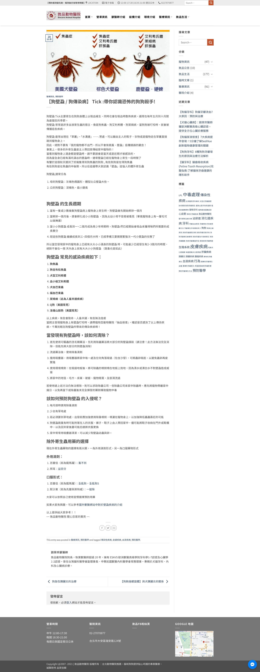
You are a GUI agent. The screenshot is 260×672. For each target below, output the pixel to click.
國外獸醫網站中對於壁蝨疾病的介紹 (100, 504)
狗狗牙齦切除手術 (203, 232)
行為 (197, 260)
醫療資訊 (164, 17)
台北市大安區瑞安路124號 (105, 641)
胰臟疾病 (190, 256)
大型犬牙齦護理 (205, 201)
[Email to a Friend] (114, 528)
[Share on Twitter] (108, 528)
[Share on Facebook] (102, 528)
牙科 (185, 223)
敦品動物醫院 (205, 213)
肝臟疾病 (206, 252)
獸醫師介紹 (118, 17)
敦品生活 (181, 17)
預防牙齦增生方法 (185, 271)
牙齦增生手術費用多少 (192, 228)
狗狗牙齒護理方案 (189, 232)
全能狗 (82, 483)
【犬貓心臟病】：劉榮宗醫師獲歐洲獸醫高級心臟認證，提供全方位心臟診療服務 (196, 126)
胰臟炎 (182, 256)
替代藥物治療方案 (185, 219)
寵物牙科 (193, 209)
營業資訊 (101, 17)
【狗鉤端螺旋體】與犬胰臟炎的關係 (142, 581)
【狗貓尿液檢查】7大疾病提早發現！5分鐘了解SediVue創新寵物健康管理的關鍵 (196, 141)
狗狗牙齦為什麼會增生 (201, 237)
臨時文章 (184, 80)
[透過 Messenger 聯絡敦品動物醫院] (252, 664)
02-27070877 (97, 633)
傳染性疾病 (106, 539)
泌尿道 (197, 218)
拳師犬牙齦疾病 (192, 214)
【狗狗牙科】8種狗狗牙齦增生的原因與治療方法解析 (196, 154)
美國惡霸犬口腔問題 (193, 252)
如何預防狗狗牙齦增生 (187, 205)
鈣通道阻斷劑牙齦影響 (203, 266)
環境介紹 (149, 17)
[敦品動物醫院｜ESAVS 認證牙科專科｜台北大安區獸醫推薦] (63, 15)
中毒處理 (191, 194)
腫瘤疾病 (199, 256)
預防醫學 (59, 96)
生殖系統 (184, 247)
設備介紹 (134, 17)
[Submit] (211, 2)
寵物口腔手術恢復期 (203, 205)
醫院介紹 (184, 93)
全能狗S (94, 483)
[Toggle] (212, 62)
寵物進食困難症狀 (205, 210)
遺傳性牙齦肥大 (188, 266)
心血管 (182, 213)
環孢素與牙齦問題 (206, 241)
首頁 (88, 17)
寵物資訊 (184, 61)
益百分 (62, 469)
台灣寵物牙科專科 (192, 201)
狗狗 (203, 228)
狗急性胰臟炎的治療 (63, 581)
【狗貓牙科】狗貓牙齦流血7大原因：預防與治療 (196, 114)
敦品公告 (184, 68)
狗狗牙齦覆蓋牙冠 (192, 241)
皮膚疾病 (117, 539)
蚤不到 (82, 463)
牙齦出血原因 (194, 224)
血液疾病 (126, 539)
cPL (180, 195)
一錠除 (91, 489)
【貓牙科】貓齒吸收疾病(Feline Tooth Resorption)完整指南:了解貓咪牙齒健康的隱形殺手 (196, 168)
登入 (69, 602)
